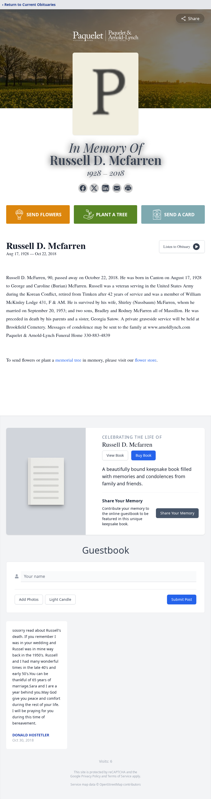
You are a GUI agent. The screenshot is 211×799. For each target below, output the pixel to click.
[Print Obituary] (128, 188)
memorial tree (68, 360)
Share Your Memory (177, 513)
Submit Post (181, 599)
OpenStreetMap (111, 784)
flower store (145, 360)
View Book (115, 455)
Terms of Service (119, 776)
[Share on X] (94, 188)
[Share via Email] (116, 188)
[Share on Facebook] (82, 188)
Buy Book (143, 455)
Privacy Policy (91, 776)
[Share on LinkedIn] (105, 188)
